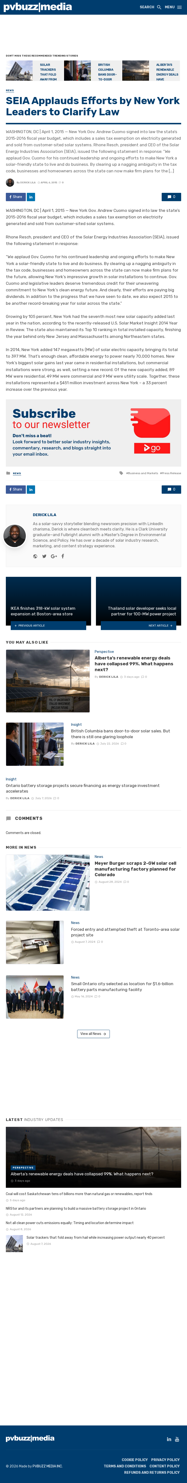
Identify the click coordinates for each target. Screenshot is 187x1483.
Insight (76, 725)
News (10, 90)
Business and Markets (143, 473)
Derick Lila (28, 182)
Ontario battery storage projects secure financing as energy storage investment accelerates (83, 788)
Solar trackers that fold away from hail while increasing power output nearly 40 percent (96, 1238)
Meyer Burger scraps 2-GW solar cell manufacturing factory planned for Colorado (135, 869)
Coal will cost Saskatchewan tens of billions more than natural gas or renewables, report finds (79, 1194)
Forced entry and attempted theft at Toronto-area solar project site (125, 932)
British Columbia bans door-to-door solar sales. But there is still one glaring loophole (120, 733)
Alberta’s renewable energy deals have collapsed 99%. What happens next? (134, 663)
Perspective (104, 652)
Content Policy (165, 1466)
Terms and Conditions (125, 1466)
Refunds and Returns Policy (152, 1473)
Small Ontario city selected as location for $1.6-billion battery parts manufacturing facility (122, 986)
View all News (90, 1034)
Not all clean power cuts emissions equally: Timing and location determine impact (70, 1223)
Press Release (171, 473)
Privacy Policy (165, 1460)
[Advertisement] (94, 35)
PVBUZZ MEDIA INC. (48, 1466)
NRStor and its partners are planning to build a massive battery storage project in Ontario (76, 1209)
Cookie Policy (135, 1460)
